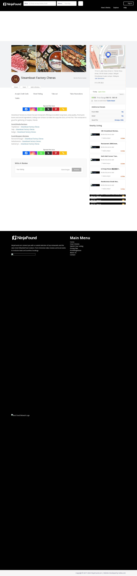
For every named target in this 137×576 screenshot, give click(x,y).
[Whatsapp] (41, 109)
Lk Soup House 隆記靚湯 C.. (110, 169)
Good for (95, 120)
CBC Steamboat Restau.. (110, 131)
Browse (76, 169)
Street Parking (38, 94)
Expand (121, 94)
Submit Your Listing (76, 246)
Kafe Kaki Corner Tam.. (109, 156)
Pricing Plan (74, 248)
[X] (48, 109)
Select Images (65, 170)
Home (72, 242)
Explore (116, 7)
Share (16, 87)
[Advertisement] (68, 26)
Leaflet (123, 67)
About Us (73, 253)
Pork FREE (95, 112)
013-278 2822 (99, 83)
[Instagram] (33, 109)
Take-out (55, 94)
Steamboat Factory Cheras (30, 127)
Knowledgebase (75, 250)
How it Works (105, 7)
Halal (93, 116)
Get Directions (99, 78)
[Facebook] (26, 109)
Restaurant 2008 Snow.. (109, 144)
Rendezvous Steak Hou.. (109, 182)
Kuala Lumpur (106, 138)
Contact (72, 255)
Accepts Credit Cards (21, 94)
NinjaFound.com (16, 245)
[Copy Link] (63, 109)
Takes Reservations (76, 94)
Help (125, 7)
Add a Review (35, 87)
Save (24, 87)
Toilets (17, 98)
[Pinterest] (55, 109)
